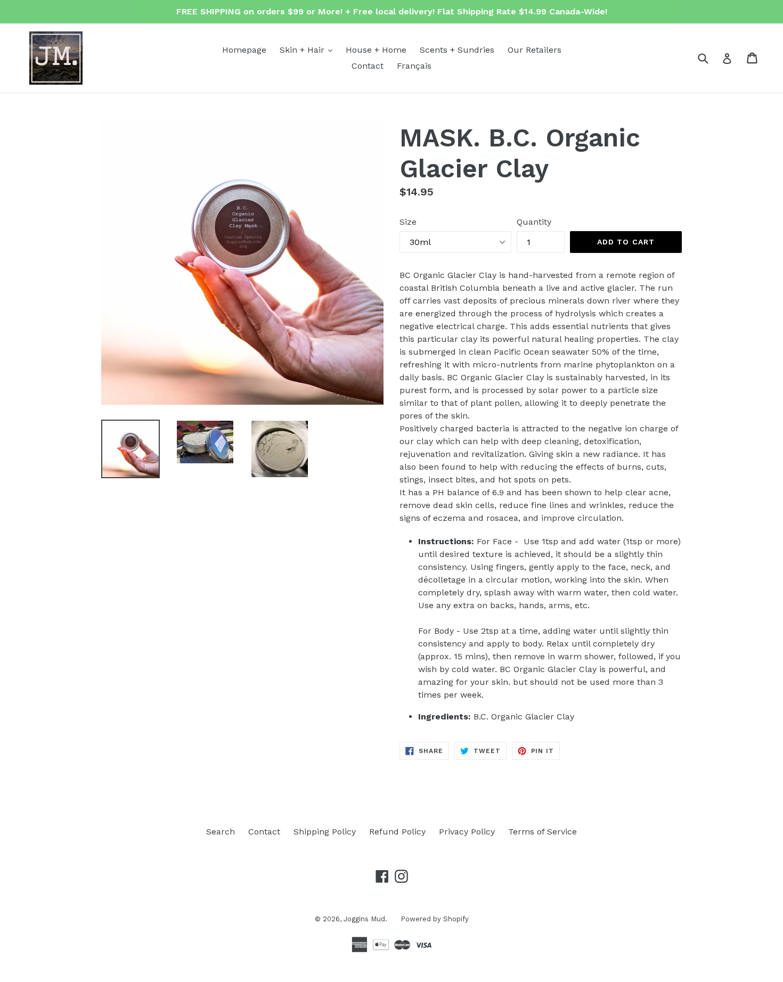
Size (408, 222)
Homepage (244, 50)
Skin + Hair (309, 49)
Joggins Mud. (365, 919)
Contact (368, 66)
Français (414, 66)
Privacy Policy (467, 831)
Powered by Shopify (435, 919)
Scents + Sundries (457, 50)
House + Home (376, 50)
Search (220, 831)
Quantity (534, 222)
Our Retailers (534, 50)
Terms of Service (542, 831)
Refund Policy (397, 831)
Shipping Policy (324, 831)
